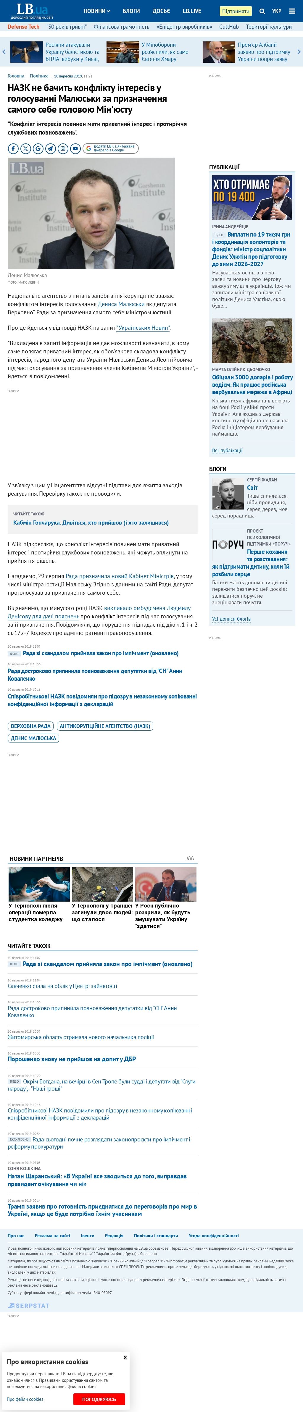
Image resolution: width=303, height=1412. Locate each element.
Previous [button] (4, 52)
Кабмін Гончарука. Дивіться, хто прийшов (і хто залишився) (91, 522)
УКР (276, 11)
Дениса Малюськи (121, 304)
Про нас (16, 1235)
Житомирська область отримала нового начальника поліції (81, 1037)
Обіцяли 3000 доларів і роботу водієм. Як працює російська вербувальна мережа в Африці (252, 384)
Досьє (161, 10)
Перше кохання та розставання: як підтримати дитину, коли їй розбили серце (250, 563)
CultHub (229, 26)
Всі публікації (227, 450)
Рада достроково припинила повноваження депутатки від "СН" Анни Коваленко (95, 674)
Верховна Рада (31, 726)
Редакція (114, 1235)
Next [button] (299, 52)
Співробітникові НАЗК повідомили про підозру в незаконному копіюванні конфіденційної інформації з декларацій (102, 700)
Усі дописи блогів (231, 619)
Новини (95, 10)
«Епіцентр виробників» (184, 26)
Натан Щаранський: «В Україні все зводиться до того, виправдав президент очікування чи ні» (97, 1180)
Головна (16, 76)
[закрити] (125, 1357)
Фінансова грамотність (121, 26)
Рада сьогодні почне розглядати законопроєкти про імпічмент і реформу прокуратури (99, 1143)
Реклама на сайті (52, 1235)
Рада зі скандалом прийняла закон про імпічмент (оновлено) (94, 653)
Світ (252, 487)
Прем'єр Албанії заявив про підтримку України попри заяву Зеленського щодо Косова (264, 59)
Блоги (131, 10)
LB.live (192, 10)
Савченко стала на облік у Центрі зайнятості (62, 986)
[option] (56, 52)
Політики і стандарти (156, 1235)
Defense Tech (23, 26)
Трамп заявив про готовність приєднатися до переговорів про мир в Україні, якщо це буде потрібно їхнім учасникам (102, 1210)
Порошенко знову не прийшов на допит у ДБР (72, 1059)
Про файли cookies (25, 1399)
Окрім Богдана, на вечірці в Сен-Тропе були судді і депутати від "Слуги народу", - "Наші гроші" (102, 1085)
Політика (39, 76)
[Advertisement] (103, 435)
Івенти (87, 1235)
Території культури (269, 26)
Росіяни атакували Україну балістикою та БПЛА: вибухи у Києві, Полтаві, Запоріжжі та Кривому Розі (72, 59)
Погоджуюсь (99, 1399)
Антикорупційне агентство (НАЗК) (105, 726)
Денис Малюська (33, 738)
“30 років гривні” (66, 26)
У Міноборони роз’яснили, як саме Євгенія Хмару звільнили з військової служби (165, 59)
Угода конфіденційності (214, 1235)
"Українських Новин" (143, 327)
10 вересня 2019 (68, 76)
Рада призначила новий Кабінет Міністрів (120, 576)
